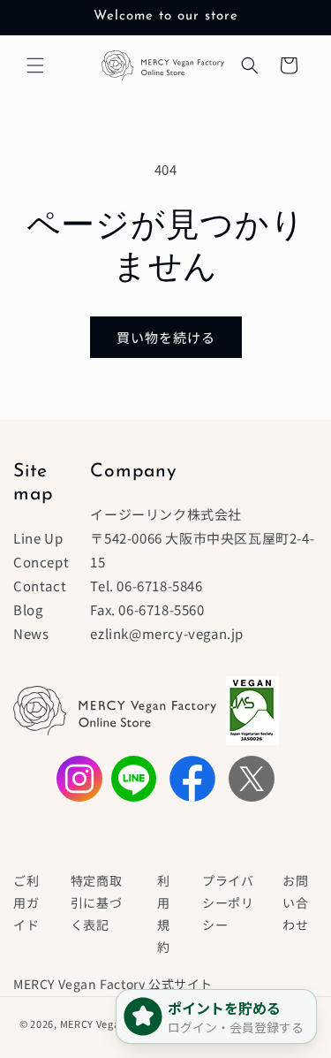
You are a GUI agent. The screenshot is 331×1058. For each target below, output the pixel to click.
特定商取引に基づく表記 (96, 902)
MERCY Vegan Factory (114, 1023)
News (31, 633)
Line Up (38, 538)
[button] (35, 65)
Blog (27, 609)
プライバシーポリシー (227, 902)
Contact (39, 585)
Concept (41, 561)
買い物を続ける (166, 337)
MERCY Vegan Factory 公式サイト (113, 984)
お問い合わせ (295, 902)
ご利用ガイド (26, 902)
